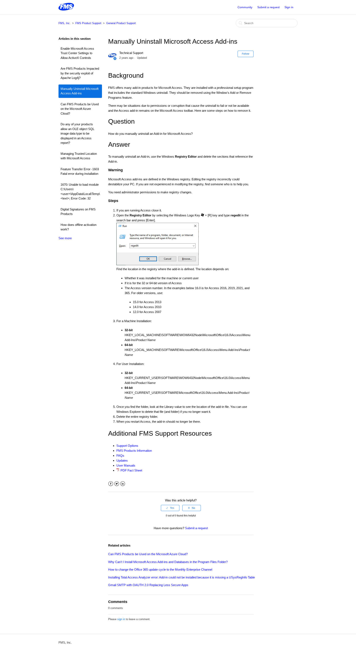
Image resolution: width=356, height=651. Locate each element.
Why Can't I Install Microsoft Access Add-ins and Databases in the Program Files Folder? (168, 562)
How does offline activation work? (78, 227)
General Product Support (121, 23)
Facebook (110, 483)
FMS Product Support (88, 23)
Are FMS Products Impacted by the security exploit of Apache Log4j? (80, 73)
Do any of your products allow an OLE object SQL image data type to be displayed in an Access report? (77, 133)
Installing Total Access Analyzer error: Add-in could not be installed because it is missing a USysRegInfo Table (181, 577)
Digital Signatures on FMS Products (78, 212)
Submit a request (268, 7)
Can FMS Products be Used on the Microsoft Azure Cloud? (80, 108)
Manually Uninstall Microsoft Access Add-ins (79, 91)
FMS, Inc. (64, 23)
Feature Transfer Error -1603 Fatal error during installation (80, 171)
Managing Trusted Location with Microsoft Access (79, 156)
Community (245, 7)
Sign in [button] (289, 7)
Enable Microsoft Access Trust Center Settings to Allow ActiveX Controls (77, 53)
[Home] (66, 9)
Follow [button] (245, 53)
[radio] (170, 508)
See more (65, 238)
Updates (122, 460)
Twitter (116, 483)
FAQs (120, 455)
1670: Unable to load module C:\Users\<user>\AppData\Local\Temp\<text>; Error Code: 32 (80, 191)
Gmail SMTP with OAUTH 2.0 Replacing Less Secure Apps (148, 585)
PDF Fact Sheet (131, 470)
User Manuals (125, 465)
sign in (121, 619)
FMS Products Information (134, 450)
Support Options (127, 445)
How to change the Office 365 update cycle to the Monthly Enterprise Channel (160, 569)
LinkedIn (122, 483)
